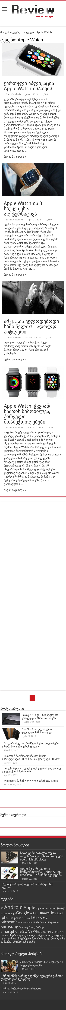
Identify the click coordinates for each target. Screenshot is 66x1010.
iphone (7, 917)
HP (31, 913)
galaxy (61, 908)
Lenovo (27, 918)
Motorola (22, 922)
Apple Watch (41, 908)
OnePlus (44, 922)
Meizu (46, 918)
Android (13, 907)
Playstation (53, 922)
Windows (39, 931)
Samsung (9, 926)
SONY (27, 931)
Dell (54, 908)
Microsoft (9, 922)
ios (53, 912)
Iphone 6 (18, 918)
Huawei (44, 913)
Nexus (30, 922)
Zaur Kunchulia (13, 94)
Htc (35, 913)
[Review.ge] (33, 11)
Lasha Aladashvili (14, 219)
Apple (29, 907)
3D (2, 908)
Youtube (4, 936)
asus (50, 908)
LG (33, 917)
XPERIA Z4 (59, 932)
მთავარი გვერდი (11, 32)
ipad (60, 913)
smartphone (11, 931)
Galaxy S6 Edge (8, 913)
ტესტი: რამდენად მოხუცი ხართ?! (21, 988)
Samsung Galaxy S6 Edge (31, 927)
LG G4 (39, 918)
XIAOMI (50, 932)
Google (22, 913)
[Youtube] (32, 698)
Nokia (36, 922)
